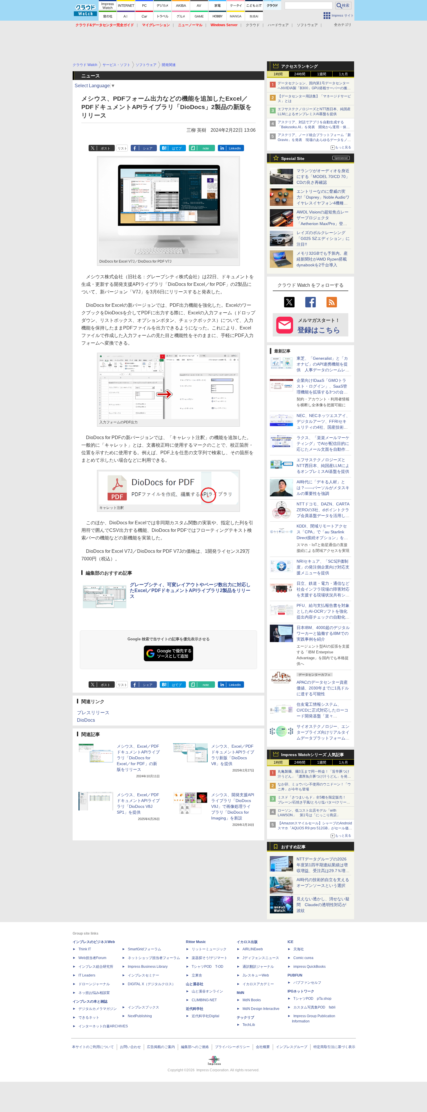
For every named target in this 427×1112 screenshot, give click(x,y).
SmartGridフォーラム (144, 949)
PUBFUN (295, 975)
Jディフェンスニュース (261, 958)
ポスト (105, 148)
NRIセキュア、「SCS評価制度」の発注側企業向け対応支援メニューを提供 (323, 567)
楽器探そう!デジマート (209, 958)
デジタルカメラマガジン (97, 1009)
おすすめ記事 (293, 846)
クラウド (253, 25)
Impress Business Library (148, 967)
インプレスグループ (291, 1047)
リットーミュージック (209, 949)
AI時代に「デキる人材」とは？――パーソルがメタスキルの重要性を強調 (323, 488)
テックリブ (245, 1017)
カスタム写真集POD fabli (314, 1007)
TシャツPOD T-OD (207, 967)
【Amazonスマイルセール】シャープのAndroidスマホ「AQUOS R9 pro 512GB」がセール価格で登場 (315, 828)
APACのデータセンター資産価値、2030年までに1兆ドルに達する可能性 (323, 688)
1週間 (321, 74)
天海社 (298, 949)
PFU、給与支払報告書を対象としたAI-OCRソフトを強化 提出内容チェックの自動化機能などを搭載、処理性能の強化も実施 (324, 617)
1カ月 (343, 74)
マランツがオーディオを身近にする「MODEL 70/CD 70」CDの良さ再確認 (323, 176)
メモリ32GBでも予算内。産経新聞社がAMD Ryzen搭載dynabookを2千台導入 (322, 259)
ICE (290, 942)
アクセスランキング (299, 66)
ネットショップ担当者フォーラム (154, 958)
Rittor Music (196, 942)
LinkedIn (235, 148)
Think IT (84, 949)
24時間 (299, 74)
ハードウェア (278, 25)
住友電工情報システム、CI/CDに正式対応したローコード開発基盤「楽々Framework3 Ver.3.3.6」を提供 (323, 716)
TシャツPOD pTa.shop (312, 999)
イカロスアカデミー (258, 984)
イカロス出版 (247, 942)
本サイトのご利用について (93, 1047)
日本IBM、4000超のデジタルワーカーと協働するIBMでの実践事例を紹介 (323, 633)
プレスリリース (93, 712)
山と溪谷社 (194, 984)
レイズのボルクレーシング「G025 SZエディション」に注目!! (323, 238)
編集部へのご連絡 (195, 1047)
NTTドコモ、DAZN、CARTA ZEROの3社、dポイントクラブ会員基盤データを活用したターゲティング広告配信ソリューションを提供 (323, 516)
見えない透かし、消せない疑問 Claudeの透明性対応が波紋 (323, 905)
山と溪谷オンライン (207, 991)
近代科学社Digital (205, 1016)
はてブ (177, 148)
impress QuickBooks (309, 967)
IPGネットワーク (301, 991)
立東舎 (197, 975)
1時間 (278, 74)
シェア (147, 148)
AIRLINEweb (253, 949)
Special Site (292, 158)
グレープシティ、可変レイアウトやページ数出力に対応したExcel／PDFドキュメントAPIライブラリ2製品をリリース (190, 590)
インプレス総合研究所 (95, 967)
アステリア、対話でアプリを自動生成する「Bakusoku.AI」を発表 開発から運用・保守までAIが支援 (314, 127)
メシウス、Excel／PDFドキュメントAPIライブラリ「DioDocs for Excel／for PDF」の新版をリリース (138, 758)
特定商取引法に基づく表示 (334, 1047)
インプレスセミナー (143, 975)
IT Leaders (86, 975)
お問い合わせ (130, 1047)
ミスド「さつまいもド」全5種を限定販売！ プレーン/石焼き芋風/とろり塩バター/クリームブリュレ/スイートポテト (314, 802)
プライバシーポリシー (232, 1047)
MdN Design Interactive (261, 1009)
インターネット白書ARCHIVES (103, 1026)
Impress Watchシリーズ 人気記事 (312, 754)
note (206, 148)
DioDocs (86, 720)
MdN (240, 993)
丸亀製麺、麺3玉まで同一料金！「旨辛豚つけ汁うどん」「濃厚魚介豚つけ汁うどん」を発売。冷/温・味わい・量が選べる (313, 776)
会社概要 (263, 1047)
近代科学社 (194, 1009)
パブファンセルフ (307, 983)
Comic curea (303, 958)
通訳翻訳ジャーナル (258, 967)
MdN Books (252, 1000)
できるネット (88, 1017)
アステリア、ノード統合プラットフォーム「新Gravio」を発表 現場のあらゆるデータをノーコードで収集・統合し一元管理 (314, 140)
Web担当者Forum (92, 958)
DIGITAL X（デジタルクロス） (151, 984)
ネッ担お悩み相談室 (94, 993)
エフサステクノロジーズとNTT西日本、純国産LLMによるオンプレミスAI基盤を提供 (323, 465)
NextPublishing (140, 1016)
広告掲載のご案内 (161, 1047)
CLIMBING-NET (204, 1000)
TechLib (249, 1025)
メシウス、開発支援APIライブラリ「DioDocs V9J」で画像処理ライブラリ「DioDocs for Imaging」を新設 (232, 806)
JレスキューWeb (256, 975)
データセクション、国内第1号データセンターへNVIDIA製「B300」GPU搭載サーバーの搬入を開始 (314, 88)
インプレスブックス (143, 1007)
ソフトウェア (307, 25)
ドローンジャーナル (94, 984)
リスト (122, 148)
